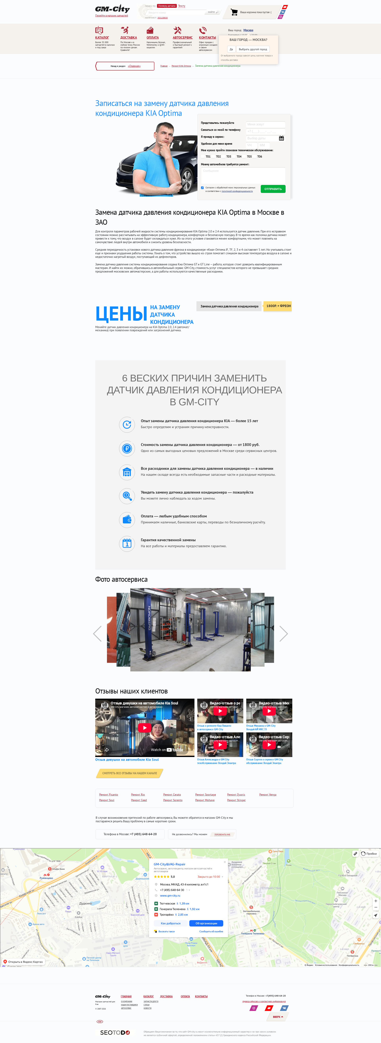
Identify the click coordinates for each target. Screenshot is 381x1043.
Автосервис (126, 1008)
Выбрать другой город (253, 49)
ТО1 (208, 156)
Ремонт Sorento (173, 800)
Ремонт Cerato (172, 794)
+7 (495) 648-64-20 (143, 834)
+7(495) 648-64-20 (276, 995)
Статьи (146, 1005)
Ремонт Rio (138, 794)
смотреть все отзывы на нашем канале (129, 773)
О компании (126, 1001)
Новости (147, 1008)
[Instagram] (280, 17)
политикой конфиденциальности (237, 191)
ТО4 (239, 156)
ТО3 (228, 156)
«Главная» (134, 66)
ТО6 (259, 156)
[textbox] (176, 12)
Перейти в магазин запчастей (111, 15)
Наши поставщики (129, 1005)
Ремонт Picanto (108, 794)
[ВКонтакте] (283, 12)
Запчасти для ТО (151, 1001)
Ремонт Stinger (236, 800)
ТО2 (218, 156)
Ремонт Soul (106, 800)
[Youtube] (285, 7)
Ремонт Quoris (236, 794)
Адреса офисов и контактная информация (264, 1001)
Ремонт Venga (267, 794)
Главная (163, 66)
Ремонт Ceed (139, 800)
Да (231, 49)
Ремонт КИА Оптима (181, 66)
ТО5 (249, 156)
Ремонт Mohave (205, 800)
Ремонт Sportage (205, 794)
